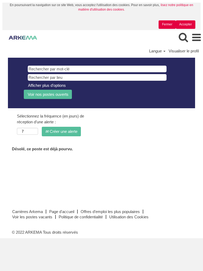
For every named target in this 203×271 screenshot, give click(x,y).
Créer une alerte (63, 131)
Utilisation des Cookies (129, 217)
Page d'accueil (61, 211)
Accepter (185, 24)
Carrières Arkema (27, 211)
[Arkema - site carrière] (21, 37)
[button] (196, 37)
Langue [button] (156, 51)
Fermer (167, 24)
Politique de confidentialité (81, 217)
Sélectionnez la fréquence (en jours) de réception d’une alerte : (50, 119)
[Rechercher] (183, 37)
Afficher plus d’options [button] (47, 85)
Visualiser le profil (184, 51)
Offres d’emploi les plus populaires (110, 211)
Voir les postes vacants (32, 217)
